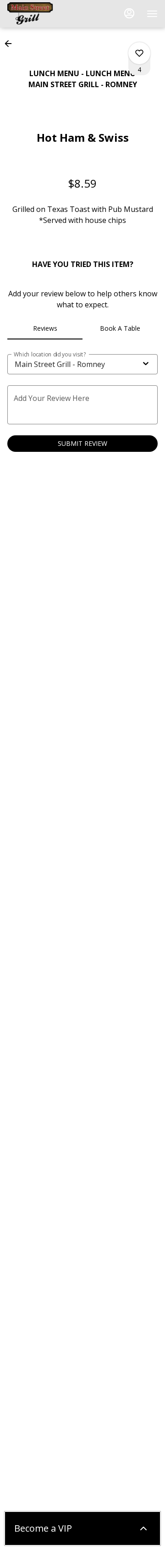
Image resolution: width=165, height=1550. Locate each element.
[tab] (44, 328)
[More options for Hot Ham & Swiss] (139, 53)
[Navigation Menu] (152, 14)
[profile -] (129, 13)
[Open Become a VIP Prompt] (143, 1528)
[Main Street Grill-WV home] (48, 13)
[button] (11, 43)
